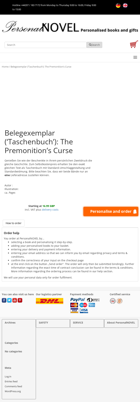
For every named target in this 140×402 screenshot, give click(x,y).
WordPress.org (13, 391)
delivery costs (50, 209)
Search (96, 45)
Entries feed (11, 381)
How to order (14, 223)
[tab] (13, 223)
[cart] (134, 45)
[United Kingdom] (124, 5)
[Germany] (117, 5)
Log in (8, 376)
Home (5, 66)
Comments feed (13, 386)
